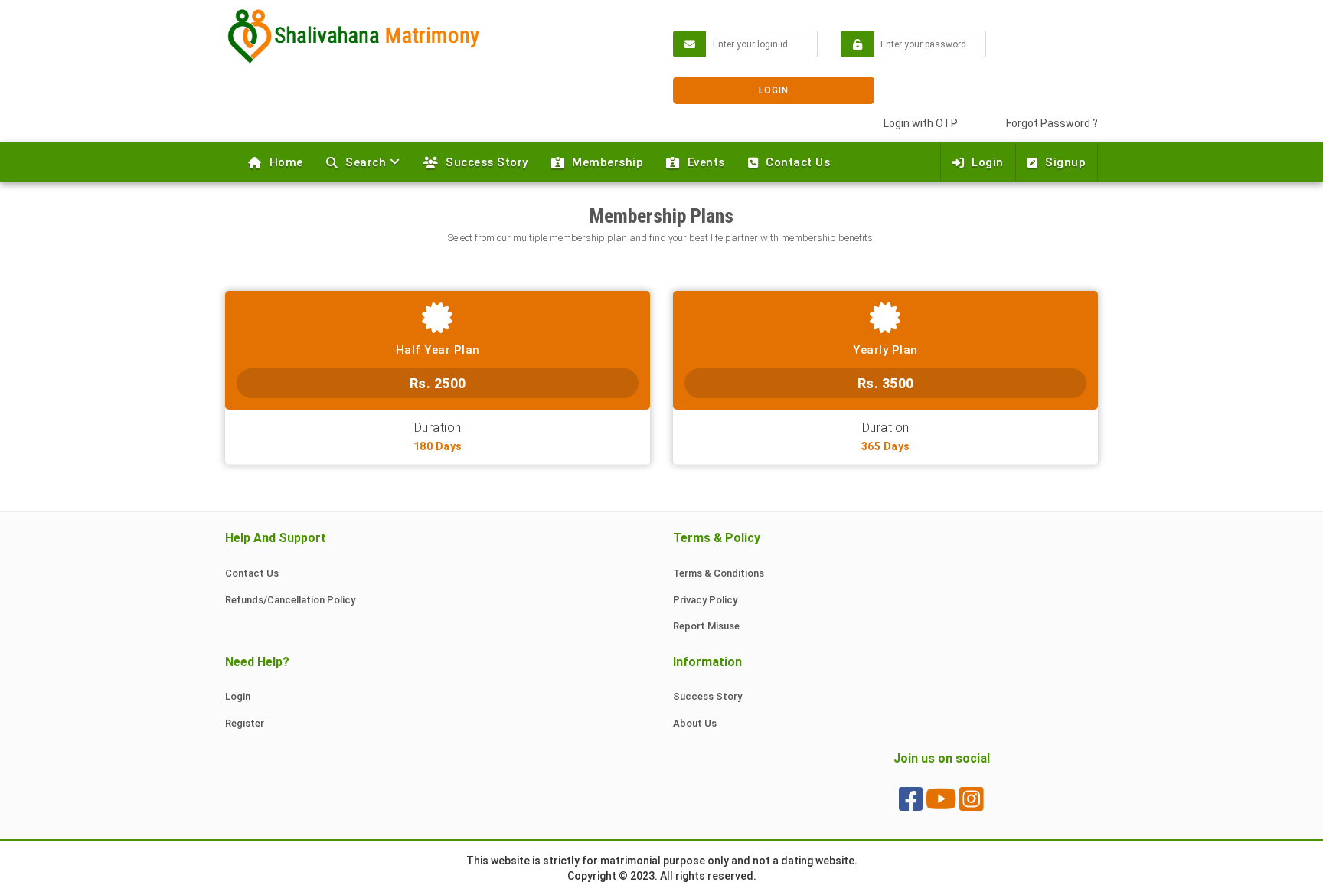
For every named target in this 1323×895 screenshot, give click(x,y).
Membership (607, 162)
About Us (695, 723)
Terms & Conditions (718, 573)
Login (988, 162)
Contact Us (798, 162)
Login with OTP (921, 123)
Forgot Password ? (1052, 123)
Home (286, 162)
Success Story (487, 162)
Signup (1065, 162)
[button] (363, 162)
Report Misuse (706, 626)
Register (244, 723)
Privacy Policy (705, 600)
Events (706, 162)
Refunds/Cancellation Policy (290, 600)
